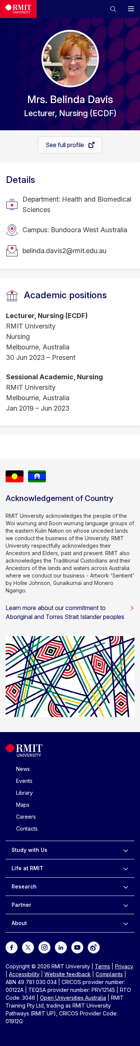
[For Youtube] (77, 947)
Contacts (27, 828)
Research (24, 886)
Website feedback (67, 974)
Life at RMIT (27, 868)
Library (24, 793)
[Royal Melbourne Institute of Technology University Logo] (18, 9)
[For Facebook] (12, 947)
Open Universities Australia (73, 997)
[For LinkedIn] (61, 947)
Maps (22, 804)
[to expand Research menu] (125, 887)
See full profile (65, 145)
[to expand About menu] (125, 923)
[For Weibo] (94, 947)
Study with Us (29, 850)
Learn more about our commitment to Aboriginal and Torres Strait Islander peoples (65, 612)
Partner (21, 905)
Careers (26, 816)
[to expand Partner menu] (125, 905)
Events (24, 781)
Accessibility (24, 974)
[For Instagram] (44, 947)
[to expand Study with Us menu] (125, 850)
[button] (113, 9)
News (23, 769)
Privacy (124, 966)
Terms (102, 966)
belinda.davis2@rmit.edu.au (64, 251)
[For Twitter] (28, 947)
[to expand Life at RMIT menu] (125, 868)
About (19, 923)
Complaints (109, 974)
